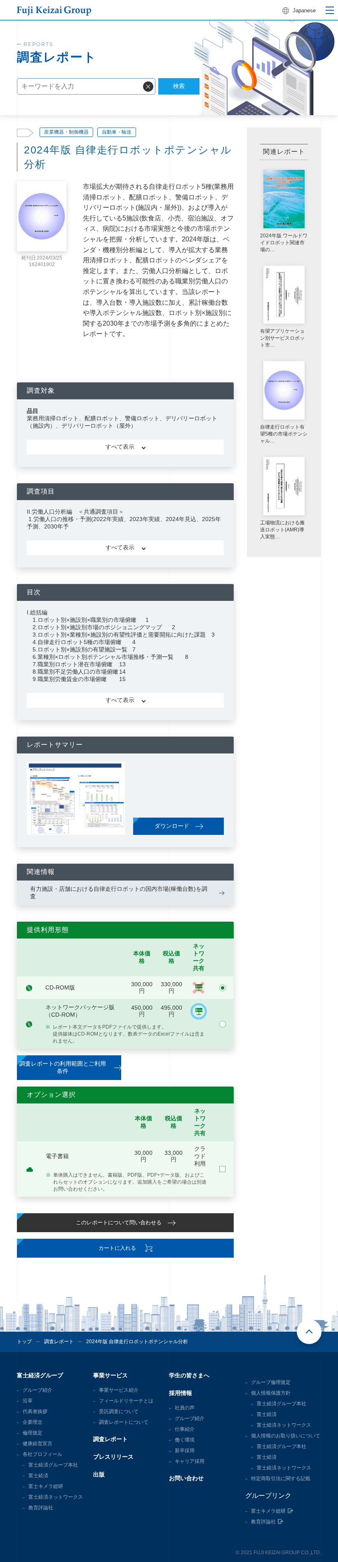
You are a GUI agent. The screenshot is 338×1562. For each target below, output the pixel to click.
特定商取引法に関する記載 (280, 1478)
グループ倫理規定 (271, 1382)
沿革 (28, 1401)
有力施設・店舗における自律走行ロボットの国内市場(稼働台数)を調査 (118, 892)
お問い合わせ (186, 1478)
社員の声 (185, 1408)
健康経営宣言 (37, 1443)
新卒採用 (185, 1450)
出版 (99, 1474)
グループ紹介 (37, 1390)
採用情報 (180, 1393)
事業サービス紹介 (118, 1390)
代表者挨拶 (35, 1411)
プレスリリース (113, 1456)
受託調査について (118, 1411)
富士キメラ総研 (45, 1486)
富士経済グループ (40, 1375)
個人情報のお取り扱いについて (285, 1436)
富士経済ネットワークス (55, 1497)
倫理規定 (32, 1433)
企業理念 (32, 1422)
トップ (24, 1341)
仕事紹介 (185, 1429)
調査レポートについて (123, 1422)
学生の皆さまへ (189, 1375)
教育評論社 (40, 1508)
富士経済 (38, 1476)
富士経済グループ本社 (53, 1465)
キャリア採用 (189, 1461)
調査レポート (59, 1341)
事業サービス (110, 1375)
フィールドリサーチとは (126, 1401)
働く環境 (185, 1440)
